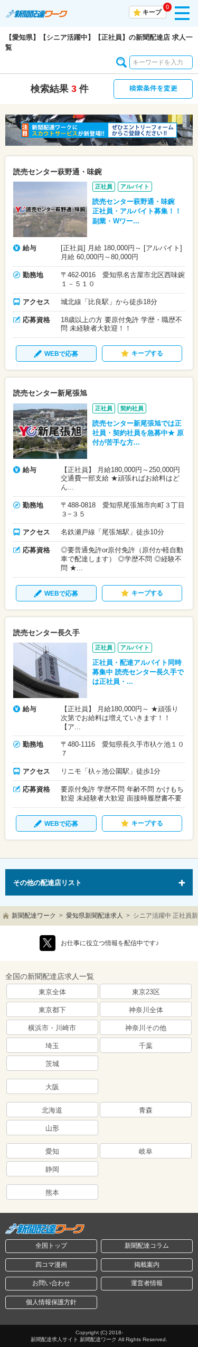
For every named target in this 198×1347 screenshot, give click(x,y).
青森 (146, 1110)
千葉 (146, 1046)
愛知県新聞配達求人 (94, 915)
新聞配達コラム (147, 1245)
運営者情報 (147, 1283)
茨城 (52, 1064)
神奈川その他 (145, 1028)
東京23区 (146, 992)
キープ (152, 12)
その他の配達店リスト (47, 883)
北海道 (52, 1110)
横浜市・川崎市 (52, 1028)
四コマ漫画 (51, 1264)
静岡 (52, 1169)
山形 (52, 1128)
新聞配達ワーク (34, 915)
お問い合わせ (51, 1283)
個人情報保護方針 (51, 1302)
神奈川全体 (146, 1010)
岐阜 (146, 1151)
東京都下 (52, 1010)
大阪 (52, 1087)
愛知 (52, 1151)
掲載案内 (146, 1264)
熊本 (52, 1193)
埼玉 (52, 1046)
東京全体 (52, 992)
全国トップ (51, 1245)
